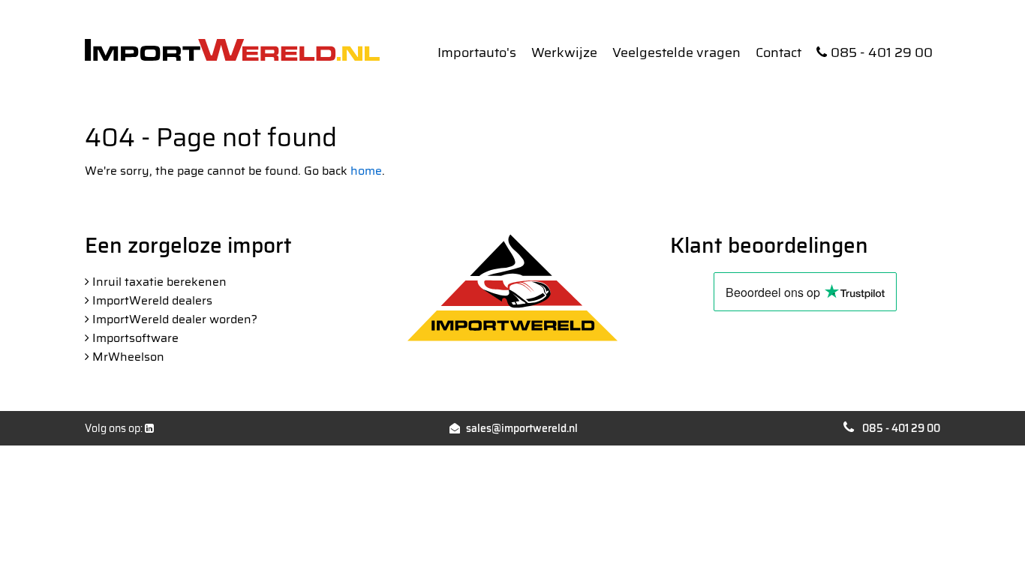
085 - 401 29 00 (882, 52)
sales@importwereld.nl (522, 428)
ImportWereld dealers (152, 300)
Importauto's (476, 52)
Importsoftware (135, 337)
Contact (778, 52)
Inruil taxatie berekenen (159, 281)
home (366, 170)
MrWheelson (128, 356)
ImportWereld (232, 50)
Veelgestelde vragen (676, 52)
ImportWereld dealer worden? (174, 319)
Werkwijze (564, 52)
